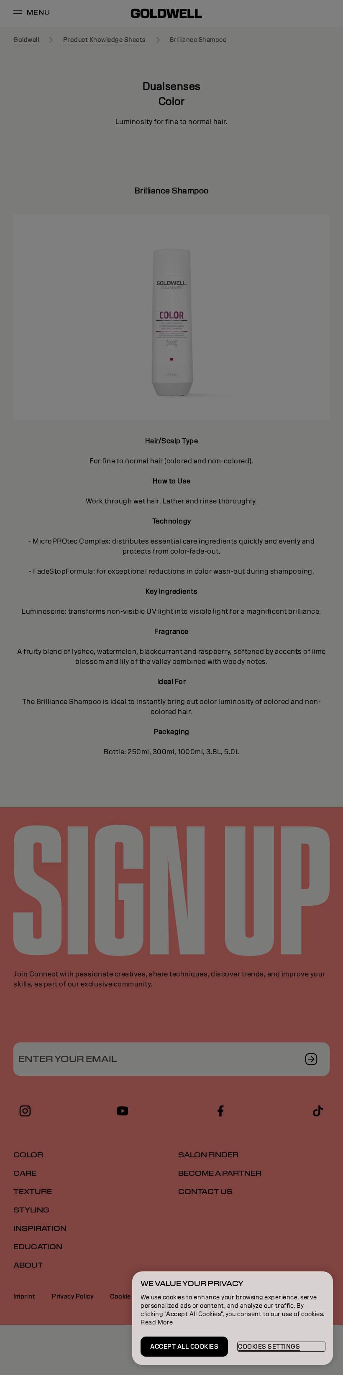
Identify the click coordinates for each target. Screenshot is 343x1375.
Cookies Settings (269, 1346)
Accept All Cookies (184, 1346)
